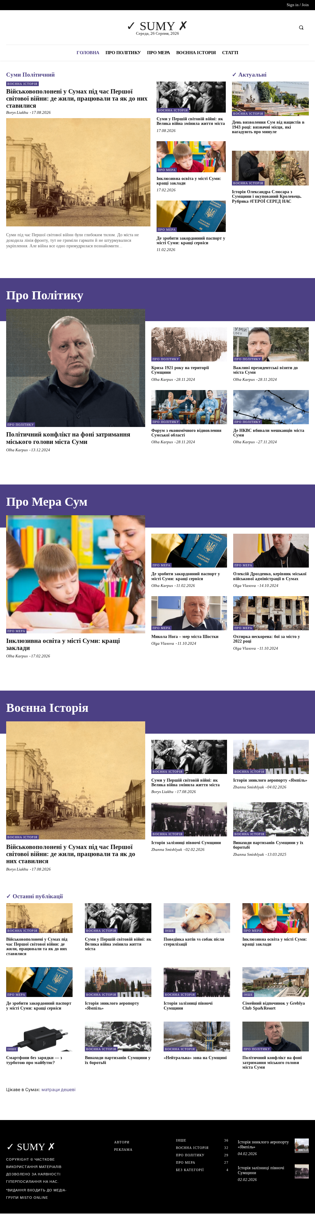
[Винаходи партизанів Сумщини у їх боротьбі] (271, 819)
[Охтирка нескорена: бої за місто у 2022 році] (271, 613)
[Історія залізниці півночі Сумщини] (189, 819)
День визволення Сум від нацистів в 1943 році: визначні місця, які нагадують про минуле (268, 127)
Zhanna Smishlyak (248, 787)
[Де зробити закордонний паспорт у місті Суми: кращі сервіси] (191, 216)
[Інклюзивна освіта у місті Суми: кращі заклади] (191, 156)
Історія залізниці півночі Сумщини (186, 842)
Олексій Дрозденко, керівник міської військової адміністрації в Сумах (269, 576)
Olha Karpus (17, 450)
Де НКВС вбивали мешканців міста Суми (268, 432)
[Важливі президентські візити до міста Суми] (271, 344)
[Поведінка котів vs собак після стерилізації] (197, 918)
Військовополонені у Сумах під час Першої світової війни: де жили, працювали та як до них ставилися (77, 98)
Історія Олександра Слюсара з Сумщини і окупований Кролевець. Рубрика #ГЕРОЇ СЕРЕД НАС (267, 196)
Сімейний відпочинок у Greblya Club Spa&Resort (273, 1005)
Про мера (167, 170)
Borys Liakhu (17, 112)
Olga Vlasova (244, 585)
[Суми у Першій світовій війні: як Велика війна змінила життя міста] (191, 97)
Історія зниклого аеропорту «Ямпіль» (270, 780)
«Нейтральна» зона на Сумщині (195, 1057)
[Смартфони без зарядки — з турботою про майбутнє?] (39, 1036)
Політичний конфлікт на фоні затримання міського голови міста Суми (68, 438)
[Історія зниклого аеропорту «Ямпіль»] (271, 757)
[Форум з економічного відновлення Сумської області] (189, 407)
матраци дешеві (58, 1089)
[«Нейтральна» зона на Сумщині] (197, 1036)
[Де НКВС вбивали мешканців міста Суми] (271, 407)
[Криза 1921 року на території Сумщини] (189, 344)
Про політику (20, 424)
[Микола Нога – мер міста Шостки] (189, 613)
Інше (169, 930)
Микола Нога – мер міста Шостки (184, 636)
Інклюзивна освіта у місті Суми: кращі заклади (189, 180)
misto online (34, 1197)
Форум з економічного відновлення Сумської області (186, 432)
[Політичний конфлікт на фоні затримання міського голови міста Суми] (75, 368)
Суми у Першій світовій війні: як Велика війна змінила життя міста (191, 121)
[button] (301, 27)
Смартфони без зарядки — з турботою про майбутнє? (34, 1060)
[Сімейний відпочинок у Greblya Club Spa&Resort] (275, 982)
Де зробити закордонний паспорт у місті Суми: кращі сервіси (191, 240)
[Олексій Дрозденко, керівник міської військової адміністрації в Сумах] (271, 551)
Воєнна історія (22, 84)
